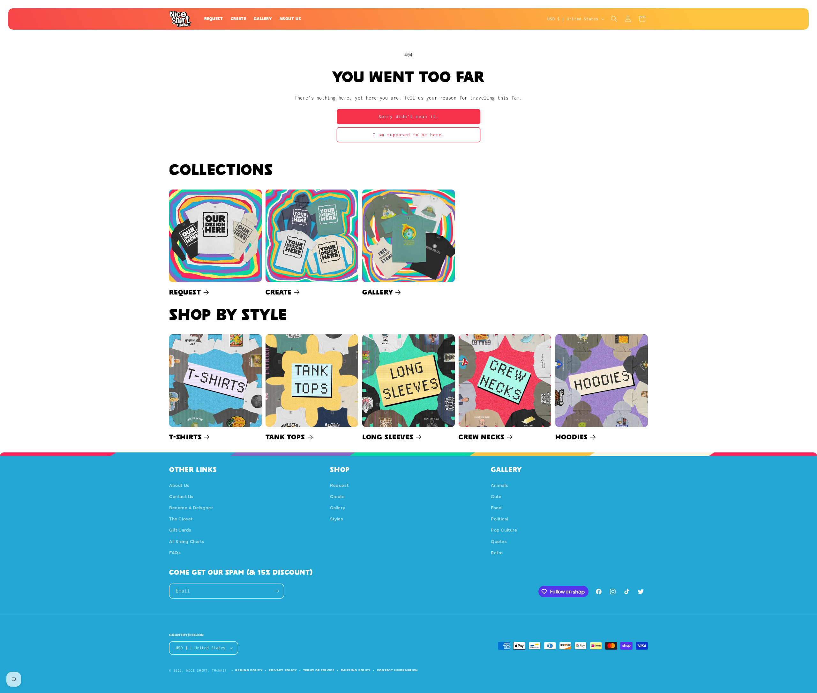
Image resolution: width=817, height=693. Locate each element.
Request (185, 292)
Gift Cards (180, 530)
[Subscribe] (277, 591)
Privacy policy (283, 670)
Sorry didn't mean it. (409, 116)
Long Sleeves (388, 437)
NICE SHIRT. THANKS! (206, 670)
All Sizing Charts (186, 541)
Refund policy (248, 670)
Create (279, 292)
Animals (499, 485)
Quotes (499, 541)
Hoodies (571, 437)
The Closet (181, 518)
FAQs (175, 552)
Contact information (397, 670)
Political (499, 518)
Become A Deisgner (191, 507)
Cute (496, 496)
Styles (336, 518)
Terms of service (318, 670)
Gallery (377, 292)
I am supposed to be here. (409, 134)
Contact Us (181, 496)
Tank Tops (285, 437)
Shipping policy (356, 670)
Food (496, 507)
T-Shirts (185, 437)
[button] (614, 19)
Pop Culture (504, 530)
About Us (179, 485)
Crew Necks (482, 437)
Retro (497, 552)
